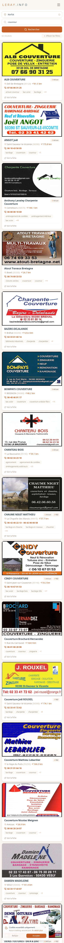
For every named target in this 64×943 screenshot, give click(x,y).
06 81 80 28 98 (14, 647)
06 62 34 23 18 (14, 457)
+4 (52, 341)
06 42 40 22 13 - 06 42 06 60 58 (22, 522)
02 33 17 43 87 (14, 888)
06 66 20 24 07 (14, 828)
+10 (46, 281)
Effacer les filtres (53, 36)
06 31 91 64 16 (14, 768)
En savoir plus (37, 930)
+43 (17, 220)
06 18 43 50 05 (14, 148)
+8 (42, 712)
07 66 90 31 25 (14, 87)
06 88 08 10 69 (14, 211)
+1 (41, 651)
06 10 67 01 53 (14, 586)
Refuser (15, 935)
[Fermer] (45, 927)
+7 (40, 833)
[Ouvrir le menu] (59, 5)
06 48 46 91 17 (14, 397)
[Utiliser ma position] (59, 15)
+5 (40, 153)
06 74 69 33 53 (14, 276)
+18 (6, 531)
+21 (46, 591)
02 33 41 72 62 (14, 707)
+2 (40, 772)
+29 (32, 466)
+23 (45, 92)
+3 (42, 893)
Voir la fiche (11, 97)
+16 (53, 402)
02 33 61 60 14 (14, 336)
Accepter (36, 935)
